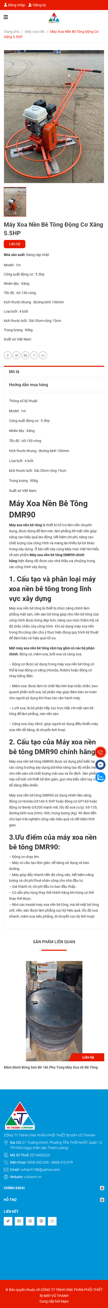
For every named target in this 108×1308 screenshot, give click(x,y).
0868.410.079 (62, 1162)
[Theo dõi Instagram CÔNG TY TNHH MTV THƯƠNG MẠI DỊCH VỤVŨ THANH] (52, 1221)
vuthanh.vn (32, 1177)
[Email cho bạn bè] (25, 355)
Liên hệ (14, 244)
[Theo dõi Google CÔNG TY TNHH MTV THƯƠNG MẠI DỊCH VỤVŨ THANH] (41, 1221)
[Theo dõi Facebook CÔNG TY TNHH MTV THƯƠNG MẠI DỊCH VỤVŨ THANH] (19, 1221)
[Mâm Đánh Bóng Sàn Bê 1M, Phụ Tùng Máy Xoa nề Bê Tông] (54, 1011)
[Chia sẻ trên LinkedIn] (43, 355)
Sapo (65, 1301)
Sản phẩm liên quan (54, 941)
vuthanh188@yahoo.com (40, 1170)
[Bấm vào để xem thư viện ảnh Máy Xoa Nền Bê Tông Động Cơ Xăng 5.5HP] (54, 117)
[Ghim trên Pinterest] (34, 355)
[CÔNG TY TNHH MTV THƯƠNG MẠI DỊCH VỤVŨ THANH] (54, 1116)
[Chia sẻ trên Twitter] (17, 355)
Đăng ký (39, 5)
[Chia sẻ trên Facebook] (8, 355)
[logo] (54, 18)
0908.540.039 (38, 1162)
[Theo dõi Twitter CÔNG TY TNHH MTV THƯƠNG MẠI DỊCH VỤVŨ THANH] (8, 1221)
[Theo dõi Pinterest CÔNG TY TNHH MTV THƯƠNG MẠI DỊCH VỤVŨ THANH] (30, 1221)
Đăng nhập (16, 5)
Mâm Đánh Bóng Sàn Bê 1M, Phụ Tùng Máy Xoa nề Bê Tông (51, 1067)
